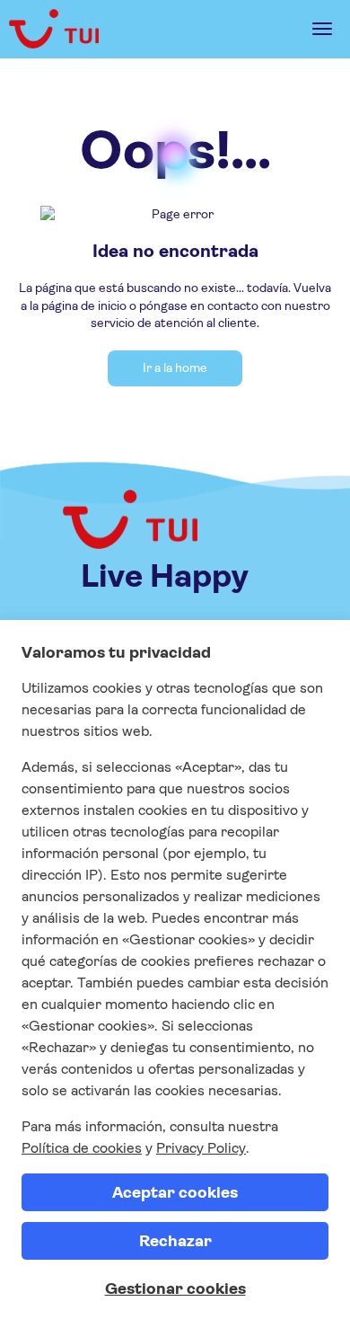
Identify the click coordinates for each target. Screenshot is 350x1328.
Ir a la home (175, 367)
